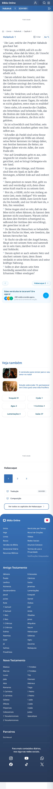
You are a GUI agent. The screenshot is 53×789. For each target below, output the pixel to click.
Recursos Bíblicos (10, 553)
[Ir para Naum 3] (5, 283)
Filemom (31, 679)
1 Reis (5, 615)
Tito (29, 675)
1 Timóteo (32, 667)
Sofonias (31, 635)
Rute (5, 603)
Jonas (30, 619)
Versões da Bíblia (10, 545)
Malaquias (32, 648)
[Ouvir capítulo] (49, 8)
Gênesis (6, 574)
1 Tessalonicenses (11, 716)
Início (5, 528)
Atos (5, 683)
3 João (30, 708)
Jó (4, 644)
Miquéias (32, 623)
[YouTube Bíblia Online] (26, 758)
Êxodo (5, 578)
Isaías (30, 582)
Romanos (7, 687)
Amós (30, 611)
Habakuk (17, 31)
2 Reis (5, 619)
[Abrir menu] (48, 3)
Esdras (6, 631)
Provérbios (7, 652)
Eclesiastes (32, 574)
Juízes (5, 598)
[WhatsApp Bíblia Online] (42, 758)
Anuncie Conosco (35, 545)
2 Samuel (7, 611)
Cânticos (31, 578)
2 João (30, 704)
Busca (5, 540)
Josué (5, 594)
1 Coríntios (7, 691)
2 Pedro (31, 695)
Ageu (30, 639)
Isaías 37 (39, 414)
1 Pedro (31, 691)
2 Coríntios (7, 695)
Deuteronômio (9, 590)
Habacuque (32, 631)
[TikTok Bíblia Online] (26, 764)
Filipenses (7, 708)
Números (7, 586)
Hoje (5, 532)
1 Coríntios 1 (39, 406)
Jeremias (31, 586)
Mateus (6, 667)
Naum (30, 627)
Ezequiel (31, 594)
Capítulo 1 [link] (28, 31)
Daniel (30, 598)
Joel (29, 607)
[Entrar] (35, 3)
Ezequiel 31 (14, 398)
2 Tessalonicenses (11, 720)
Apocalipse (32, 716)
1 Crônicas (7, 623)
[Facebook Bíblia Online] (11, 764)
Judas (30, 712)
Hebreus (31, 683)
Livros (8, 31)
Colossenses (8, 712)
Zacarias (31, 644)
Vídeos (30, 536)
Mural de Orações (35, 532)
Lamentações (33, 590)
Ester (5, 639)
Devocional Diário (10, 549)
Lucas (5, 675)
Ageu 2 (14, 406)
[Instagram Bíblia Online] (11, 758)
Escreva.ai (7, 737)
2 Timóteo (32, 671)
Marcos (6, 671)
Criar (38, 37)
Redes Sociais (33, 540)
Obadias (31, 615)
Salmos (6, 648)
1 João (30, 699)
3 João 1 (39, 398)
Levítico (6, 582)
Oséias (30, 603)
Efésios (6, 704)
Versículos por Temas (37, 528)
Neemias (7, 635)
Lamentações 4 (13, 414)
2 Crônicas (7, 627)
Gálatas (6, 699)
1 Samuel (7, 607)
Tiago (30, 687)
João (5, 679)
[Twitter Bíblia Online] (42, 764)
